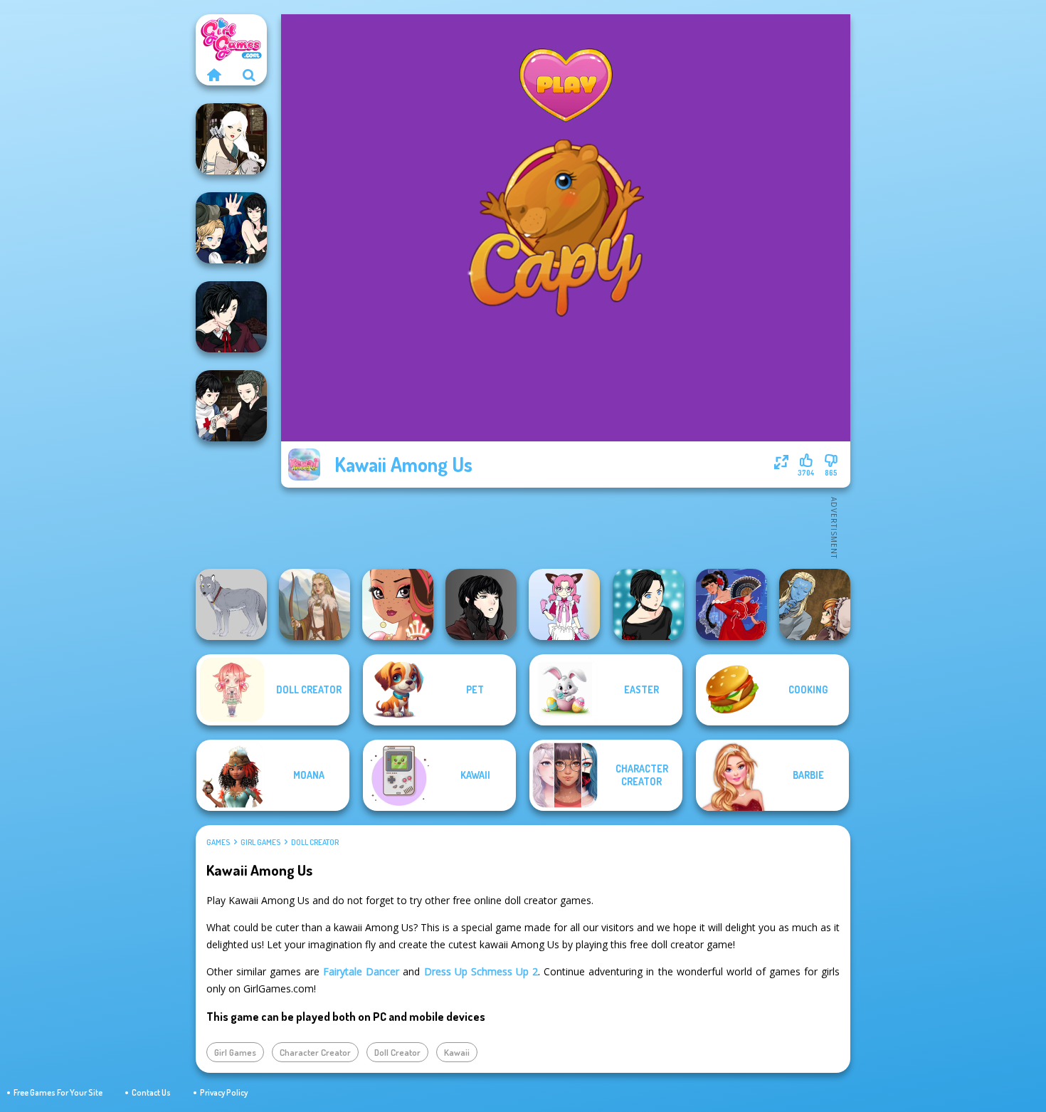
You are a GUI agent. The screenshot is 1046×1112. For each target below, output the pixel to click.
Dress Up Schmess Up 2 (481, 971)
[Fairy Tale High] (397, 604)
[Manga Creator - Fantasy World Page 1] (231, 138)
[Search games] (249, 74)
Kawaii (457, 1052)
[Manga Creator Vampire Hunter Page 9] (481, 604)
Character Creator (315, 1052)
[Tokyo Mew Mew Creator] (564, 604)
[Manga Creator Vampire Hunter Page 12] (231, 227)
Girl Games (260, 842)
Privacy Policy (224, 1092)
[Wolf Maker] (231, 604)
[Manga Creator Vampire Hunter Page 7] (231, 405)
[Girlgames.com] (213, 74)
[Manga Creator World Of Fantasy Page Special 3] (814, 604)
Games (218, 842)
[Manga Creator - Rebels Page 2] (648, 604)
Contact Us (151, 1092)
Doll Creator (315, 842)
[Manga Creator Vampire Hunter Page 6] (231, 316)
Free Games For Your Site (58, 1092)
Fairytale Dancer (361, 971)
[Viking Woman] (314, 604)
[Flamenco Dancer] (731, 604)
